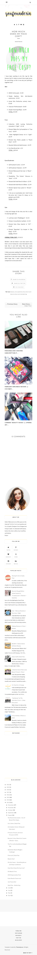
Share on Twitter (19, 283)
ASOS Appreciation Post (14, 875)
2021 (8, 784)
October (10, 810)
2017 (8, 792)
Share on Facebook (19, 279)
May (9, 893)
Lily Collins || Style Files (14, 823)
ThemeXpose (19, 947)
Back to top (27, 952)
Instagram (8, 563)
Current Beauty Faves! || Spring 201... (18, 424)
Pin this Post (19, 287)
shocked (22, 294)
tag (26, 294)
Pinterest (16, 550)
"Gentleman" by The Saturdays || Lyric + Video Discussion (18, 700)
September (11, 812)
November (11, 807)
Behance (16, 563)
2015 (8, 797)
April (9, 895)
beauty (12, 291)
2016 (8, 795)
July (9, 888)
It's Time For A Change (18, 685)
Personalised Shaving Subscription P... (14, 352)
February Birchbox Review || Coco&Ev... (16, 388)
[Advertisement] (16, 764)
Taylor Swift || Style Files (18, 656)
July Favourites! (12, 882)
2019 (8, 787)
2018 (8, 789)
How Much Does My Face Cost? (16, 868)
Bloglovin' (8, 556)
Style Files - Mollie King (14, 885)
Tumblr (16, 556)
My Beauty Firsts (12, 871)
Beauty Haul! (11, 859)
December (11, 805)
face (24, 291)
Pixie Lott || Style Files (13, 855)
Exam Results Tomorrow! (14, 878)
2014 (8, 800)
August (10, 815)
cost (15, 291)
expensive (19, 291)
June (9, 890)
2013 (8, 802)
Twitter (8, 550)
